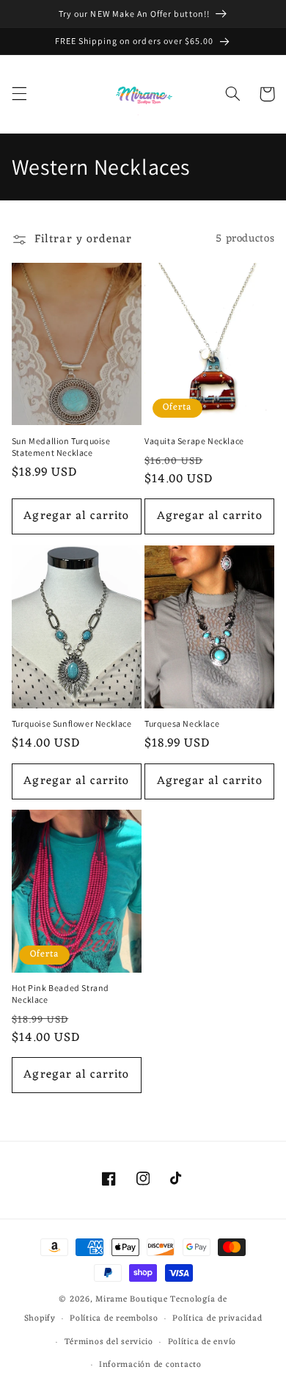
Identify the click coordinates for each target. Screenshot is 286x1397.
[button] (19, 94)
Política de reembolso (114, 1318)
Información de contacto (150, 1364)
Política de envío (202, 1342)
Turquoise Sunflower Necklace (72, 723)
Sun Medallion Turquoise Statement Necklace (61, 446)
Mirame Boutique (131, 1299)
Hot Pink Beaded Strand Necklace (60, 993)
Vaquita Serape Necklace (194, 440)
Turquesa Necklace (181, 723)
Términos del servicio (109, 1342)
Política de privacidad (217, 1318)
